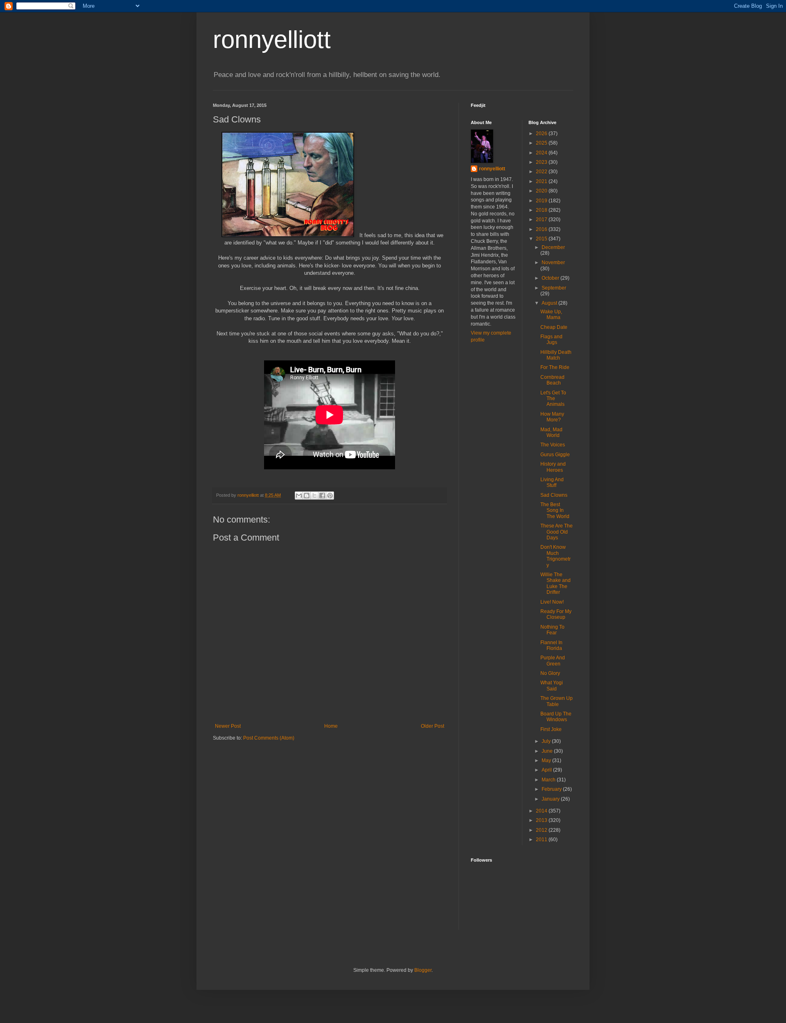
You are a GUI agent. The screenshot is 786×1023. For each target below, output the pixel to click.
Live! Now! (552, 602)
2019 (542, 201)
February (552, 789)
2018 (542, 210)
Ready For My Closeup (555, 614)
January (551, 799)
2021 (542, 181)
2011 (542, 839)
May (547, 760)
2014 (542, 811)
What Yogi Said (551, 685)
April (547, 770)
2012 (542, 830)
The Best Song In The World (554, 510)
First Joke (551, 729)
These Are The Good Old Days (556, 532)
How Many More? (552, 417)
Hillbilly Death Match (555, 355)
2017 (542, 219)
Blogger (422, 970)
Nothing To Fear (552, 630)
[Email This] (299, 495)
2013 (542, 820)
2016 (542, 229)
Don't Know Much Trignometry (555, 556)
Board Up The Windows (555, 716)
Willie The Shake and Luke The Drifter (555, 583)
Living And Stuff (552, 482)
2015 (542, 239)
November (553, 262)
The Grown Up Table (556, 701)
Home (331, 726)
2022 (542, 171)
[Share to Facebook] (322, 495)
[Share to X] (314, 495)
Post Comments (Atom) (268, 738)
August (550, 303)
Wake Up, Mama (551, 314)
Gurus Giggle (555, 454)
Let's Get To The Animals (553, 398)
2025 (542, 143)
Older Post (432, 726)
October (551, 278)
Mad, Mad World (551, 432)
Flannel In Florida (551, 645)
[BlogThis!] (307, 495)
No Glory (550, 673)
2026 (542, 133)
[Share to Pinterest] (330, 495)
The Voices (552, 445)
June (548, 751)
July (547, 741)
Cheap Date (553, 327)
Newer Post (228, 726)
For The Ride (554, 367)
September (554, 288)
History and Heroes (553, 467)
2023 (542, 162)
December (553, 247)
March (549, 780)
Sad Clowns (553, 495)
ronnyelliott (272, 39)
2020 (542, 191)
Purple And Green (552, 660)
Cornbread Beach (552, 380)
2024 (542, 153)
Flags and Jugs (551, 339)
